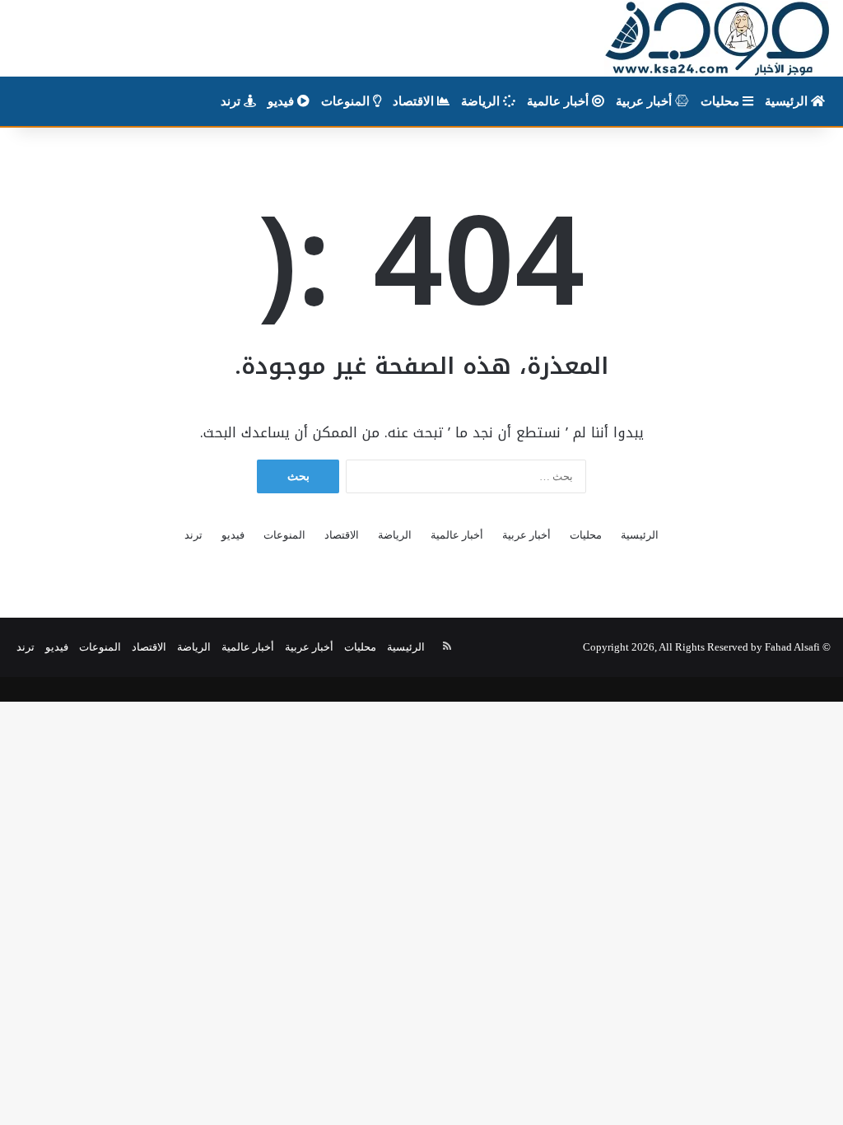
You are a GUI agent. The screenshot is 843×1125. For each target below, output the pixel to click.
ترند (232, 101)
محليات (722, 101)
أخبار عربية (645, 101)
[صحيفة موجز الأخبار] (717, 38)
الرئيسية (788, 101)
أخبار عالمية (559, 101)
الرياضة (482, 101)
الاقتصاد (415, 101)
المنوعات (347, 101)
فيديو (282, 101)
